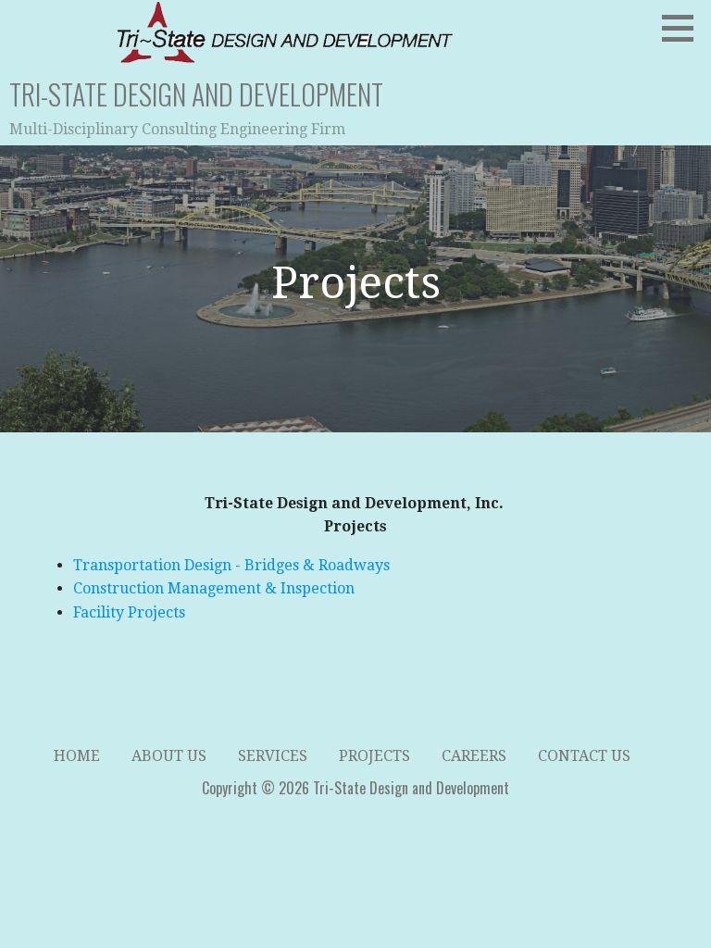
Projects (374, 756)
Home (77, 756)
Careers (474, 756)
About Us (168, 756)
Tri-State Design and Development (196, 94)
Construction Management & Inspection (214, 588)
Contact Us (584, 756)
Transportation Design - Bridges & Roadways (231, 565)
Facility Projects (129, 612)
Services (272, 756)
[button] (684, 28)
